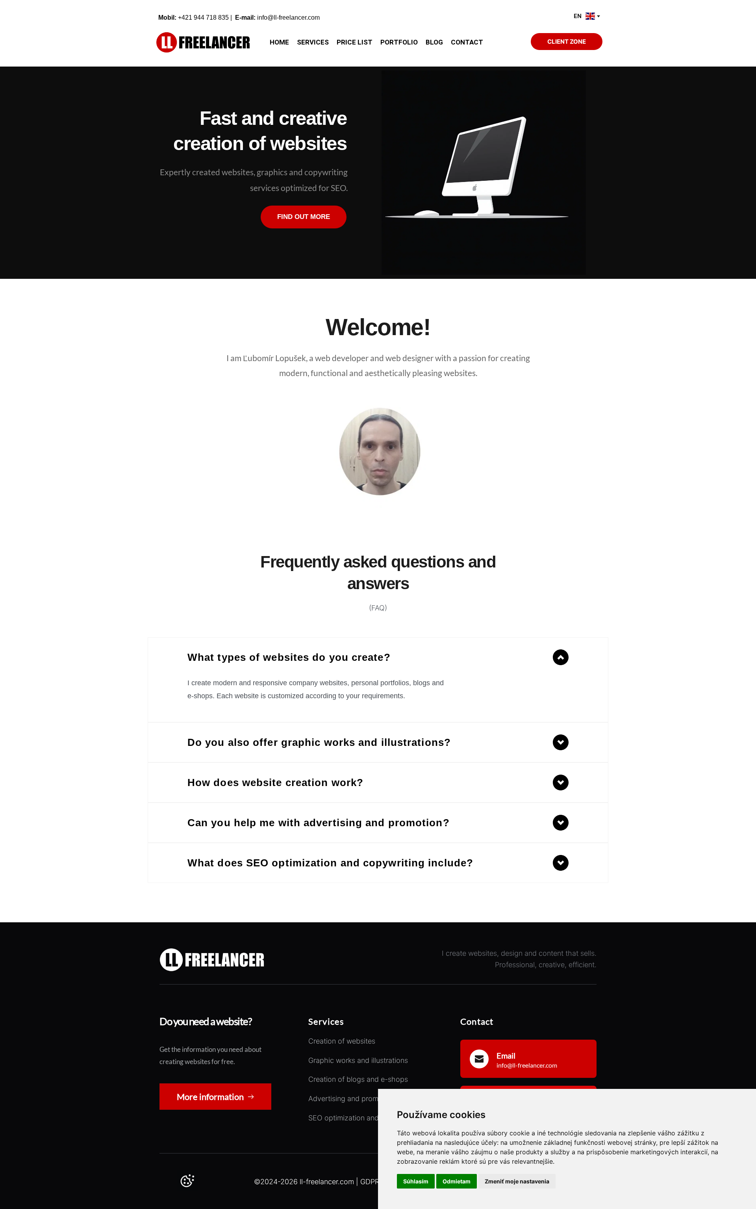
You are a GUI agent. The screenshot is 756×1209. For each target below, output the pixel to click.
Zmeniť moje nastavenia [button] (517, 1181)
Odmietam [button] (457, 1181)
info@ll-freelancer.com (288, 17)
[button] (378, 657)
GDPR (369, 1181)
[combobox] (586, 16)
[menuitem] (279, 42)
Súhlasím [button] (415, 1181)
